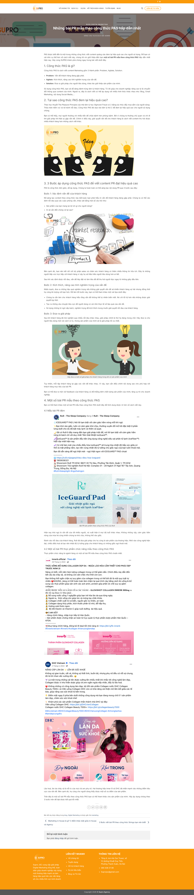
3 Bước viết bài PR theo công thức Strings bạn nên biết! (123, 822)
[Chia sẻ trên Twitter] (93, 807)
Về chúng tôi (64, 8)
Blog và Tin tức (74, 874)
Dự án (83, 8)
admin (107, 36)
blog (88, 24)
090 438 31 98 (107, 868)
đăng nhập (59, 838)
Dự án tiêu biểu (74, 870)
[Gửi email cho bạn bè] (97, 807)
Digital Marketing (99, 24)
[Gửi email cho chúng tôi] (160, 1)
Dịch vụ (74, 8)
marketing (95, 815)
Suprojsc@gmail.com (110, 872)
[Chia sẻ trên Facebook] (89, 807)
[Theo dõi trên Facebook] (157, 1)
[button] (142, 8)
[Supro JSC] (44, 8)
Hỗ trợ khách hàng (95, 8)
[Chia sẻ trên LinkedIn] (105, 807)
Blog (119, 8)
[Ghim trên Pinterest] (101, 807)
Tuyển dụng (110, 8)
